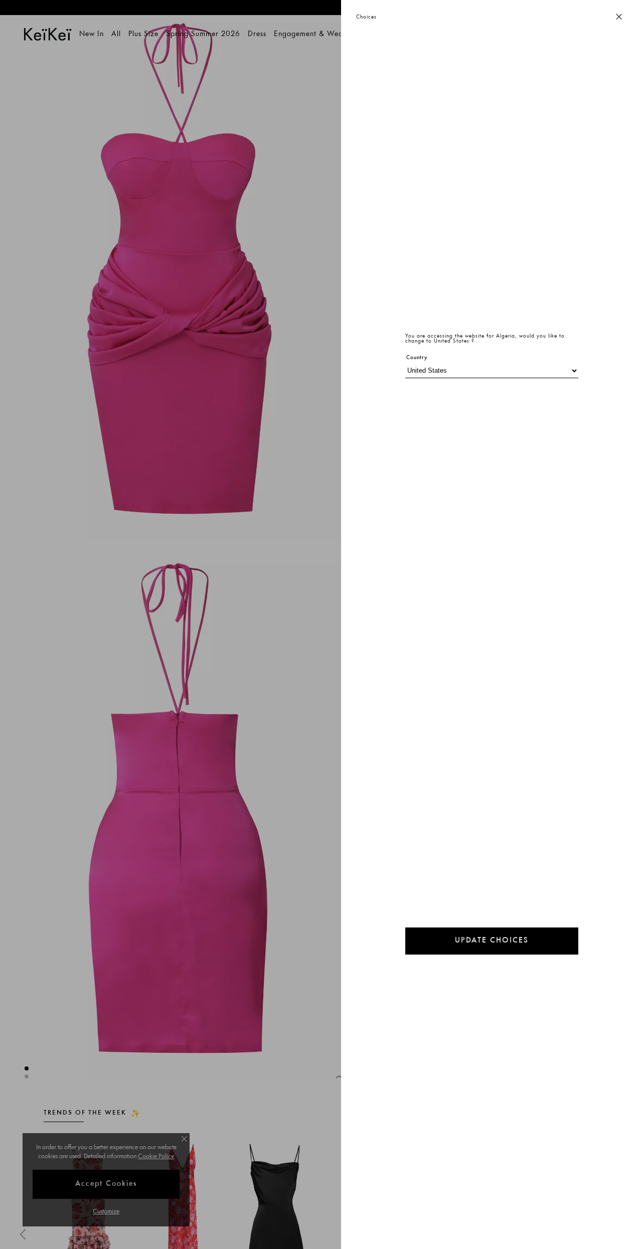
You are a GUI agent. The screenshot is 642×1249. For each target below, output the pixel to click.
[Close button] (619, 17)
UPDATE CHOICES (492, 941)
